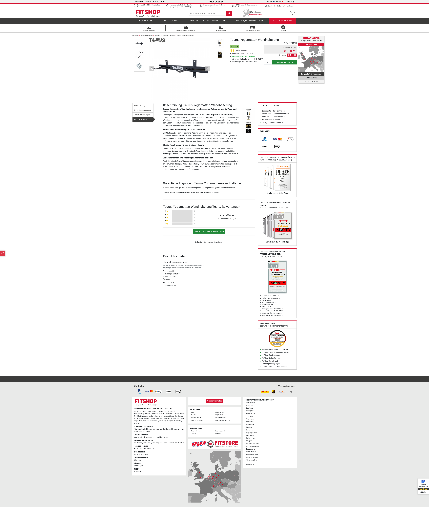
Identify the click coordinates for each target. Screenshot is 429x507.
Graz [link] (136, 437)
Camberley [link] (159, 429)
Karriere (155, 1)
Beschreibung (139, 105)
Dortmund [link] (154, 414)
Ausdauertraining (145, 21)
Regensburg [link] (138, 421)
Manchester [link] (138, 431)
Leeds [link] (143, 429)
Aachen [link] (136, 411)
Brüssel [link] (145, 454)
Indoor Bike (250, 424)
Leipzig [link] (146, 418)
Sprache (278, 1)
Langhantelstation (252, 444)
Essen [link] (182, 414)
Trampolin (249, 416)
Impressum (148, 1)
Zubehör (157, 35)
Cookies (193, 415)
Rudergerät (250, 411)
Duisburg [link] (176, 414)
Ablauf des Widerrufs (222, 420)
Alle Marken (250, 465)
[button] (139, 43)
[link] (264, 139)
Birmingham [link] (150, 429)
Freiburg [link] (144, 416)
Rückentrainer (251, 452)
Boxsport (249, 430)
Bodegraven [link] (147, 443)
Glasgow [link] (174, 429)
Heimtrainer (250, 435)
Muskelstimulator (252, 457)
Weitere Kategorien (282, 21)
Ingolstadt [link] (166, 416)
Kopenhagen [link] (138, 466)
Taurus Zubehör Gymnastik (185, 35)
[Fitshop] (148, 13)
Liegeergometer (251, 433)
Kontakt (162, 1)
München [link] (167, 418)
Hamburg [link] (151, 416)
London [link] (180, 429)
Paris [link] (139, 460)
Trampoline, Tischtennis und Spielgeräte (207, 21)
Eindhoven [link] (163, 443)
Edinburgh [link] (166, 429)
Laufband (249, 408)
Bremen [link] (147, 414)
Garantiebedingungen (142, 110)
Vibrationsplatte (251, 460)
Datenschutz (219, 412)
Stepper (249, 441)
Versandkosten (196, 418)
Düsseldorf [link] (168, 414)
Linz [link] (155, 437)
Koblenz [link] (137, 418)
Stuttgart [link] (170, 421)
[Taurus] (157, 40)
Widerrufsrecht (220, 418)
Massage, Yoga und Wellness (249, 21)
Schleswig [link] (162, 421)
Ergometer (249, 405)
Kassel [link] (180, 416)
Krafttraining (171, 21)
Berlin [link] (149, 411)
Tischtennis (250, 419)
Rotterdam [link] (180, 443)
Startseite (135, 35)
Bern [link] (140, 449)
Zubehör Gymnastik (169, 35)
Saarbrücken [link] (154, 421)
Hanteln (249, 427)
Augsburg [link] (143, 411)
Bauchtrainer (250, 449)
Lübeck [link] (152, 418)
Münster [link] (173, 418)
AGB (192, 412)
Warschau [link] (137, 471)
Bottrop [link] (172, 411)
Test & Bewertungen (142, 115)
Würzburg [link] (137, 423)
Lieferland (269, 1)
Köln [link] (142, 418)
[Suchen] (229, 13)
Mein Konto (288, 1)
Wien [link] (166, 437)
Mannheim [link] (159, 418)
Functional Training (253, 446)
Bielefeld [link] (155, 411)
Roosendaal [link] (171, 443)
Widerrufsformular (197, 420)
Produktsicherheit (141, 119)
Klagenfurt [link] (149, 437)
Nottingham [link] (147, 431)
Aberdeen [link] (137, 429)
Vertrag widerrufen (214, 401)
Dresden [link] (161, 414)
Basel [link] (136, 449)
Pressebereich (220, 431)
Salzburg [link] (160, 437)
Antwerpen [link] (138, 454)
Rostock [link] (146, 421)
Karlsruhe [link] (173, 416)
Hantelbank (250, 422)
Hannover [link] (158, 416)
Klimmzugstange (252, 454)
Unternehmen (139, 1)
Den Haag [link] (155, 443)
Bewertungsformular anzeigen (209, 231)
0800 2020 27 (312, 81)
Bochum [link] (161, 411)
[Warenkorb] (293, 13)
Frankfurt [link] (137, 416)
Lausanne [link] (146, 449)
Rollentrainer (250, 438)
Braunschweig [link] (139, 414)
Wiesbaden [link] (177, 421)
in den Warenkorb (284, 62)
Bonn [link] (167, 411)
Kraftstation (250, 413)
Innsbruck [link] (141, 437)
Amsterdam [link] (138, 443)
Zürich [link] (152, 449)
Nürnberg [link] (180, 418)
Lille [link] (135, 460)
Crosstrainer (250, 403)
